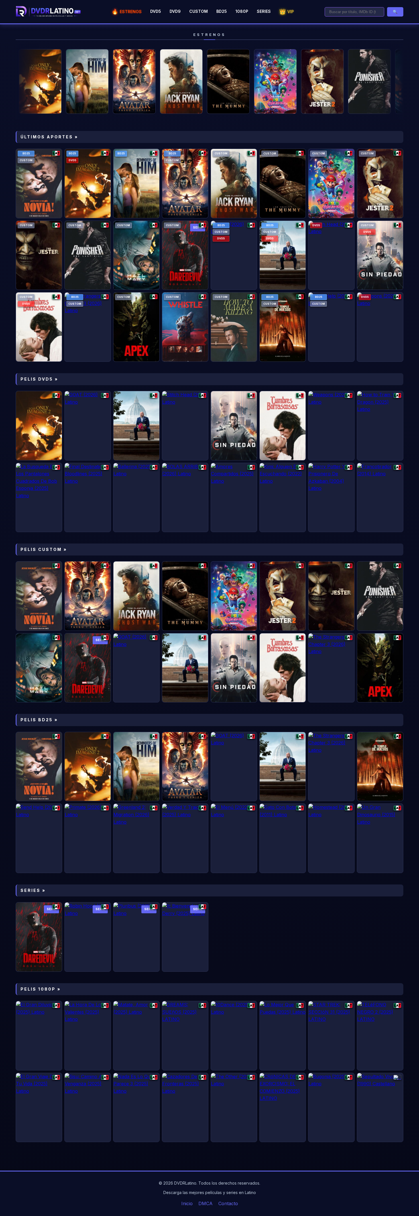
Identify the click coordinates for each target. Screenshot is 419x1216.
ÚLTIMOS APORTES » (49, 136)
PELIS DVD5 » (39, 379)
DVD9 (175, 11)
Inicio (187, 1203)
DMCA (205, 1203)
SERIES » (33, 890)
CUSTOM (198, 11)
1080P (241, 11)
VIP (286, 12)
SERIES (264, 11)
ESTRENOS (127, 12)
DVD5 (155, 11)
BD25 (221, 11)
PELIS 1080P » (41, 989)
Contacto (228, 1203)
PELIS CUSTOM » (44, 549)
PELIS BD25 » (39, 719)
